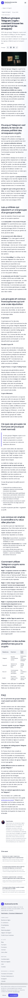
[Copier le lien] (16, 47)
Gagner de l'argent (6, 12)
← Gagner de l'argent (6, 8)
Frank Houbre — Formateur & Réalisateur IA (11, 913)
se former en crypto (7, 800)
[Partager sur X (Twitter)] (7, 47)
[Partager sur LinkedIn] (10, 47)
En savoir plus (16, 991)
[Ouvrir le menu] (25, 2)
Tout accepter (13, 995)
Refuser (4, 995)
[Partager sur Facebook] (13, 47)
